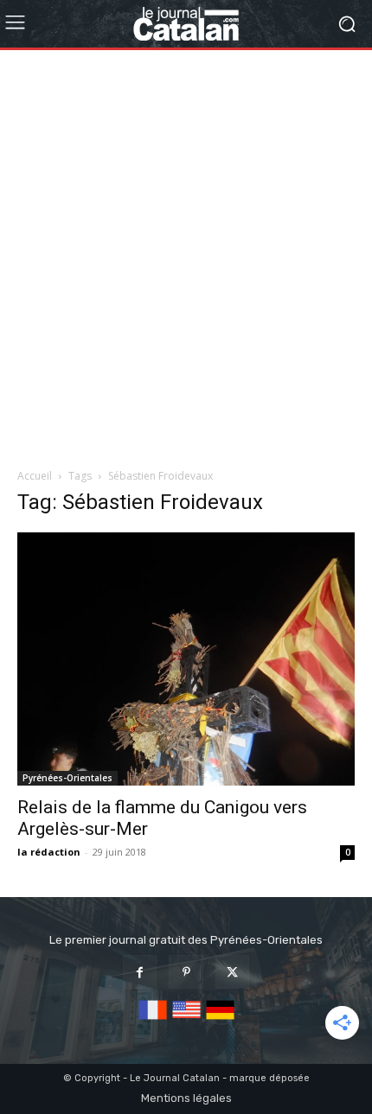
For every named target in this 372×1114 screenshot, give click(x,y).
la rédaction (48, 851)
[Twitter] (232, 972)
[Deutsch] (220, 1020)
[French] (153, 1020)
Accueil (34, 475)
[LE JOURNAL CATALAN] (186, 24)
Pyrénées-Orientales (67, 778)
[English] (186, 1020)
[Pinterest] (185, 972)
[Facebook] (140, 972)
